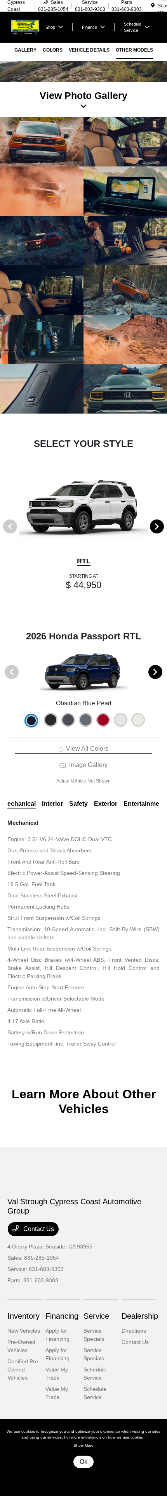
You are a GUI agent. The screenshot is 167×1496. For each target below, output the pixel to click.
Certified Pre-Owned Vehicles (23, 1369)
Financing (61, 1316)
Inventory (23, 1316)
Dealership (140, 1316)
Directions (134, 1331)
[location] (153, 6)
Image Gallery (87, 765)
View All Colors (86, 748)
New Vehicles (23, 1331)
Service (96, 1316)
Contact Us (38, 1229)
